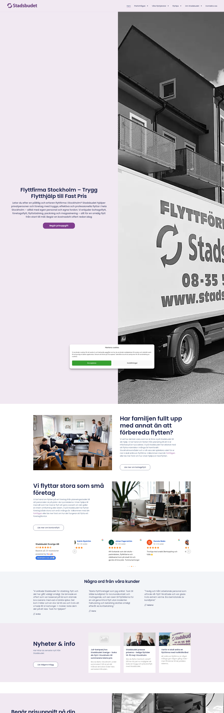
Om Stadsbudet (192, 6)
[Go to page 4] (135, 566)
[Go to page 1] (129, 566)
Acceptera (91, 363)
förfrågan (170, 453)
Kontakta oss (211, 6)
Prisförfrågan (139, 6)
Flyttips (176, 6)
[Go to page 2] (131, 566)
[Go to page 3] (133, 566)
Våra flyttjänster (159, 6)
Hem (129, 6)
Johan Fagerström (130, 541)
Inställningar (132, 363)
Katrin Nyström (91, 541)
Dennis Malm (166, 541)
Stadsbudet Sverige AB (47, 544)
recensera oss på (44, 557)
